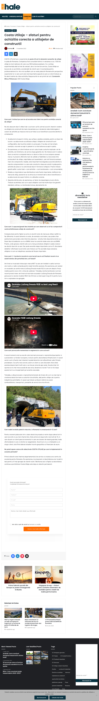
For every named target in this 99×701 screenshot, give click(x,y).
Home (8, 26)
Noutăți (5, 16)
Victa (63, 689)
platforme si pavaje (57, 682)
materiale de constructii (58, 675)
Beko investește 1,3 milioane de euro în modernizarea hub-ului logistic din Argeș (33, 622)
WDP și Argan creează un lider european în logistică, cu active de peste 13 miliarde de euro (12, 623)
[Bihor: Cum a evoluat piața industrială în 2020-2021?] (75, 138)
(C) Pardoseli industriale (58, 659)
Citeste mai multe (57, 697)
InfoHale (10, 48)
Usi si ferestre (55, 689)
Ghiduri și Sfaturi (15, 16)
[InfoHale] (10, 7)
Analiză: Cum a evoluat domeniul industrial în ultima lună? (80, 113)
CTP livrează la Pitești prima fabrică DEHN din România (53, 621)
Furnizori (27, 16)
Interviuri (67, 672)
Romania (67, 685)
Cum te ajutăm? (38, 16)
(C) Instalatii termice (65, 656)
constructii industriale (64, 669)
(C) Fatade (55, 656)
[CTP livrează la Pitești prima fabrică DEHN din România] (54, 613)
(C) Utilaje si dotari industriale (60, 666)
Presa (66, 682)
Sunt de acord (41, 697)
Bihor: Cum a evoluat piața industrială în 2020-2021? (87, 139)
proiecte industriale (57, 685)
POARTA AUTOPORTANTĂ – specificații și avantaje (88, 150)
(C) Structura (55, 662)
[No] (97, 695)
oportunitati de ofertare (58, 679)
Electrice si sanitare (57, 672)
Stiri (14, 30)
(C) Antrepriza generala (58, 652)
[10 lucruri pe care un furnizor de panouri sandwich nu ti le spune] (75, 124)
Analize (54, 669)
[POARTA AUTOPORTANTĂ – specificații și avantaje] (75, 150)
